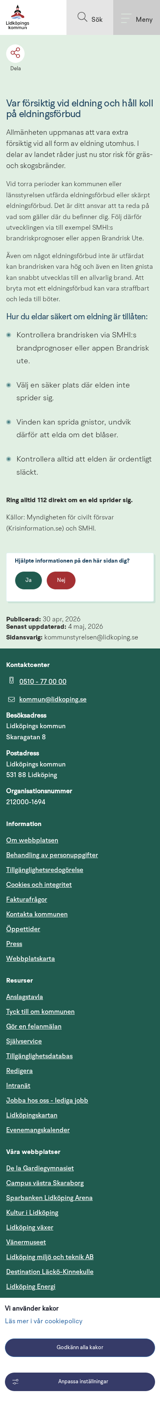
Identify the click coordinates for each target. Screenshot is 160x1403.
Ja (28, 580)
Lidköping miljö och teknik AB (50, 1257)
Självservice (63, 1041)
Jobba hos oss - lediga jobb (47, 1100)
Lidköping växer (29, 1227)
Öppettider (23, 929)
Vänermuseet (26, 1242)
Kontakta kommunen (37, 914)
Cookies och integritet (39, 884)
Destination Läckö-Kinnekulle (80, 1271)
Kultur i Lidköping (32, 1212)
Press (14, 943)
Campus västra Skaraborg (45, 1183)
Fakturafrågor (26, 899)
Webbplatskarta (30, 958)
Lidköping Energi (70, 1286)
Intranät (57, 1085)
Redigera (19, 1070)
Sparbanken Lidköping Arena (49, 1197)
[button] (89, 17)
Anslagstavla (24, 996)
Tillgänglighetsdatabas (78, 1056)
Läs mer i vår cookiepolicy (43, 1321)
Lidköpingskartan (71, 1115)
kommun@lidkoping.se (53, 699)
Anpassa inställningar (83, 1382)
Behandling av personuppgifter (52, 855)
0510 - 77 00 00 (42, 681)
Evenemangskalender (77, 1130)
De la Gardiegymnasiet (40, 1168)
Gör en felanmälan (34, 1026)
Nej (61, 580)
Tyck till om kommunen (79, 1011)
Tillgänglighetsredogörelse (44, 870)
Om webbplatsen (32, 840)
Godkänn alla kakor (80, 1347)
